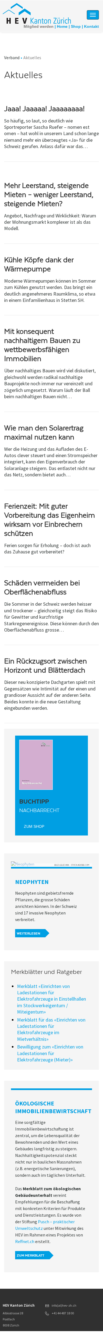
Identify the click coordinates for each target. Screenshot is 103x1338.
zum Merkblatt (30, 1255)
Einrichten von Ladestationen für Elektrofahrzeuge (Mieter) (50, 1053)
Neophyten (32, 882)
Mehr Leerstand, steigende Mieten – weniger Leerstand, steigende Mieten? (48, 194)
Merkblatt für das (35, 1020)
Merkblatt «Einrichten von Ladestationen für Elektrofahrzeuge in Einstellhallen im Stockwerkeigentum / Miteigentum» (51, 999)
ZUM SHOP (34, 826)
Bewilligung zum (34, 1047)
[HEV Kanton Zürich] (37, 13)
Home (62, 26)
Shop (76, 26)
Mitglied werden (39, 26)
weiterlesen (28, 933)
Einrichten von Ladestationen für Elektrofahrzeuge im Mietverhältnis (51, 1029)
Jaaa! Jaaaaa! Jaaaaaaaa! (44, 109)
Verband (12, 57)
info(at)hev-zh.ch (64, 1305)
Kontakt (91, 26)
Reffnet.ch (24, 1241)
